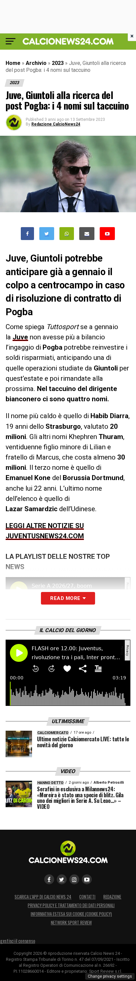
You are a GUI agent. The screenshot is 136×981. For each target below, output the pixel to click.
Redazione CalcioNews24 (55, 124)
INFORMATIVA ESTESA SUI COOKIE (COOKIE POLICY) (71, 914)
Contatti (87, 897)
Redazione (112, 897)
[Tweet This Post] (47, 233)
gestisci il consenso (17, 940)
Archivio (36, 63)
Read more (65, 598)
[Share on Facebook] (27, 233)
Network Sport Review (71, 922)
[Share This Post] (67, 233)
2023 (58, 63)
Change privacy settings (110, 976)
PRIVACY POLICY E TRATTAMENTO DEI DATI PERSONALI (71, 905)
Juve (20, 337)
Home (13, 63)
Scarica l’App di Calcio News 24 (43, 897)
